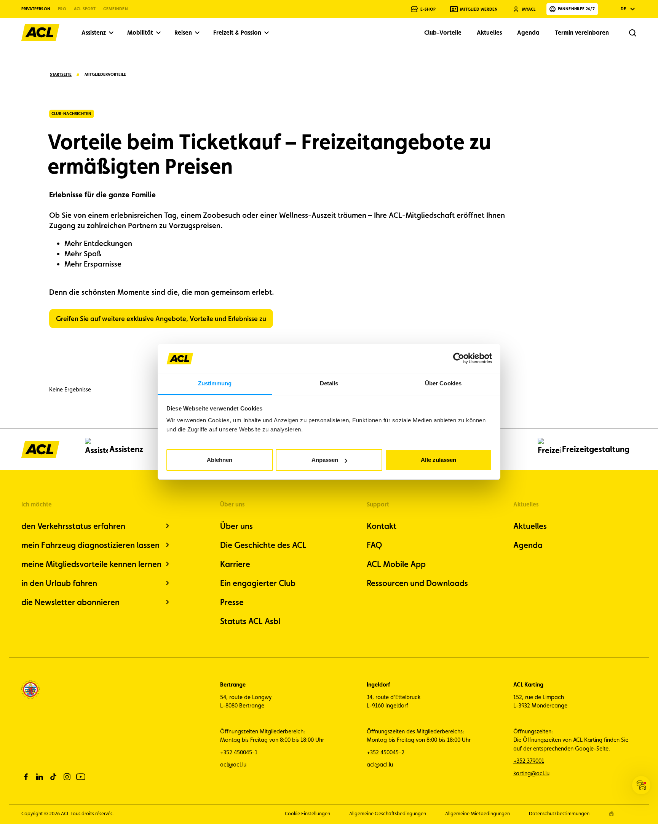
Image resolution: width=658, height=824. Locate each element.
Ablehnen (219, 460)
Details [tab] (329, 383)
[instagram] (67, 776)
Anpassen (324, 460)
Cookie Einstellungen (307, 813)
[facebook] (25, 776)
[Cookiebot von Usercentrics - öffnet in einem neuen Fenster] (458, 358)
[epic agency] (611, 813)
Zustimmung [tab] (215, 383)
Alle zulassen (438, 460)
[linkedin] (39, 776)
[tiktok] (53, 776)
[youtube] (80, 776)
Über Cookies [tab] (443, 383)
